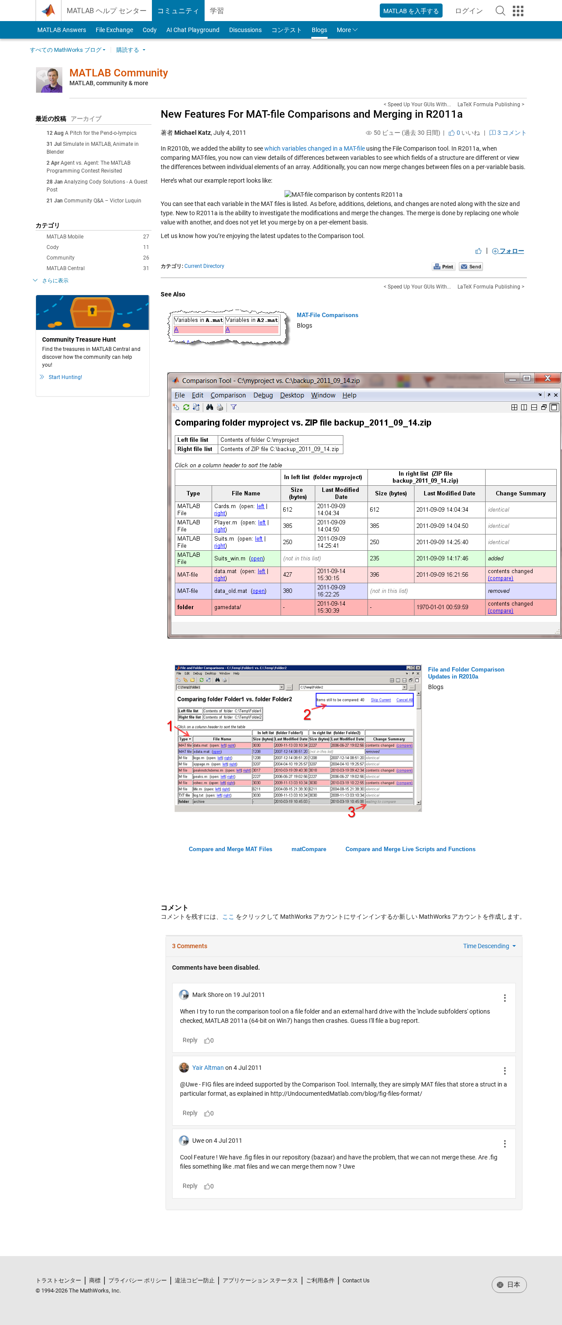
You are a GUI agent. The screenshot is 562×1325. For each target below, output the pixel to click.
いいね (467, 132)
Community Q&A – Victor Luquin (102, 201)
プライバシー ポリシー (137, 1280)
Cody (150, 29)
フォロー (511, 250)
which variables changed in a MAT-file (314, 148)
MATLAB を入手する (411, 10)
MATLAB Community (118, 73)
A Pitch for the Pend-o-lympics (101, 133)
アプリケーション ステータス (260, 1280)
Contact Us (356, 1280)
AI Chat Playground (193, 29)
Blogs (319, 29)
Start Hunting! (65, 377)
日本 (512, 1285)
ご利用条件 (320, 1280)
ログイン (471, 13)
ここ (228, 916)
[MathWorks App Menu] (518, 11)
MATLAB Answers (61, 29)
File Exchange (114, 29)
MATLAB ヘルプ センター (107, 11)
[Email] (471, 266)
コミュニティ (178, 11)
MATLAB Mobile (98, 237)
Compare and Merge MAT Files (230, 849)
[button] (500, 10)
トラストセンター (58, 1280)
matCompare (309, 849)
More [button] (344, 29)
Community (98, 258)
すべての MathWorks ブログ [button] (65, 50)
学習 (217, 11)
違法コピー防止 (195, 1280)
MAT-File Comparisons (327, 315)
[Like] (478, 250)
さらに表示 (55, 281)
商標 (95, 1280)
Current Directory (204, 266)
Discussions (245, 29)
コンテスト (286, 29)
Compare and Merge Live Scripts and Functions (411, 849)
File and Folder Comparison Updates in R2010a (466, 673)
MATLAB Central (98, 268)
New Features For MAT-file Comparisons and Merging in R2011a (312, 114)
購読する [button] (127, 50)
